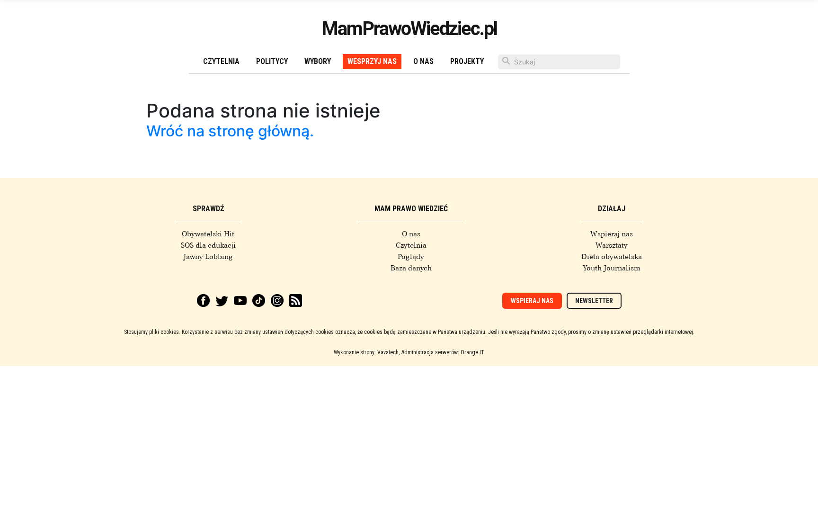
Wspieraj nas (611, 234)
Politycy (272, 61)
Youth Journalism (611, 268)
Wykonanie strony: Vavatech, (367, 352)
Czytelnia (221, 61)
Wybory (317, 61)
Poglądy (411, 256)
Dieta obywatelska (611, 256)
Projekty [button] (467, 61)
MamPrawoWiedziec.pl (409, 29)
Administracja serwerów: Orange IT (442, 352)
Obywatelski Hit (208, 234)
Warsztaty (612, 245)
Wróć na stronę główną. (230, 131)
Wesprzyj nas (372, 61)
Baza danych (411, 268)
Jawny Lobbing (208, 256)
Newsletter (594, 301)
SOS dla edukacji (208, 245)
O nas (423, 61)
